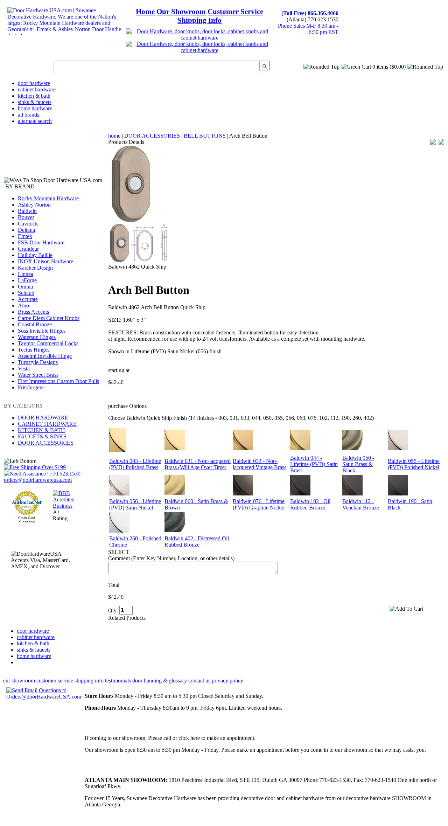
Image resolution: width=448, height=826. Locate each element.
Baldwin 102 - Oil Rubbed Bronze (310, 504)
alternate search (35, 121)
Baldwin (27, 211)
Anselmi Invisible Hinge (45, 356)
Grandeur (28, 249)
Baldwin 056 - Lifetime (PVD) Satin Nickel (135, 504)
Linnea (25, 274)
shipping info (89, 680)
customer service (54, 680)
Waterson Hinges (37, 337)
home (114, 136)
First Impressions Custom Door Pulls (58, 381)
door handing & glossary (159, 680)
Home (145, 11)
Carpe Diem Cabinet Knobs (48, 318)
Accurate (28, 299)
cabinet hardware (37, 89)
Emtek (25, 236)
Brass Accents (33, 312)
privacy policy (227, 680)
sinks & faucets (34, 102)
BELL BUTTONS (205, 136)
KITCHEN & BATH (41, 430)
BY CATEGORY (23, 406)
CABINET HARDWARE (47, 424)
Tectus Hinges (33, 350)
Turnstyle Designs (38, 362)
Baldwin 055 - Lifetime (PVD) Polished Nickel (414, 464)
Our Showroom (181, 11)
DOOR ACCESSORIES (46, 443)
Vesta (24, 369)
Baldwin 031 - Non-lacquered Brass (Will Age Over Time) (197, 464)
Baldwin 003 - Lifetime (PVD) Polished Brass (135, 464)
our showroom (19, 680)
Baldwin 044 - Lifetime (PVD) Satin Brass (314, 464)
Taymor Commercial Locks (48, 343)
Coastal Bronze (35, 324)
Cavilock (28, 224)
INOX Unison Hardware (45, 261)
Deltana (26, 230)
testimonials (118, 680)
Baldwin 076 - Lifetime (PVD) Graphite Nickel (259, 504)
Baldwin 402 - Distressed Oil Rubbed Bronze (196, 541)
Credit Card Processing (26, 519)
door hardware (34, 83)
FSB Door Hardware (41, 242)
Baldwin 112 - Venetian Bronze (360, 504)
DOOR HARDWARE (43, 418)
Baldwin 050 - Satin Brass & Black (358, 464)
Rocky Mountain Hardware (48, 198)
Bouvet (26, 217)
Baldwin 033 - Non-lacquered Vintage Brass (259, 464)
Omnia (25, 287)
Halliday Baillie (35, 255)
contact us (199, 680)
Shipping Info (199, 20)
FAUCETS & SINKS (42, 436)
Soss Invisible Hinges (41, 331)
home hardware (35, 108)
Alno (23, 305)
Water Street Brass (38, 375)
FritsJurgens (31, 387)
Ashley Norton (34, 205)
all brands (28, 115)
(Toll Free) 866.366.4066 (309, 13)
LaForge (27, 280)
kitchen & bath (34, 96)
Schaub (26, 293)
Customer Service (235, 11)
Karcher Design (35, 268)
